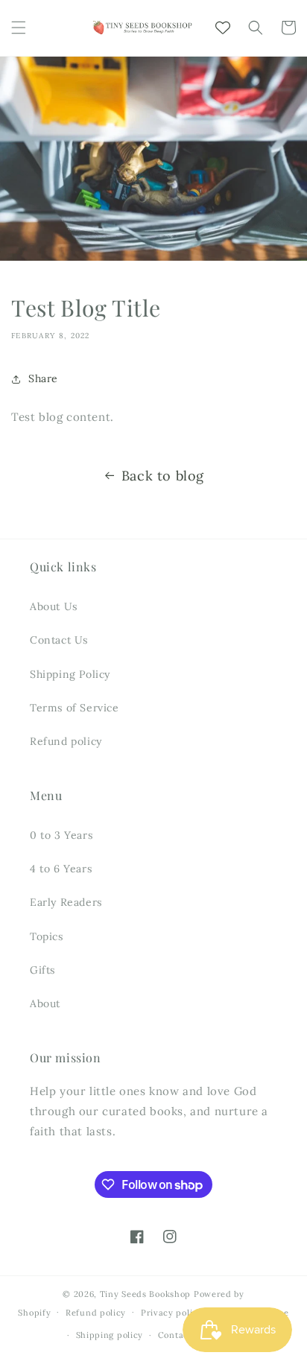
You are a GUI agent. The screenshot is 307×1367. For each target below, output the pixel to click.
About (45, 1003)
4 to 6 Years (61, 868)
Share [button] (43, 378)
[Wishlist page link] (222, 27)
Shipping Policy (70, 674)
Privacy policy (172, 1312)
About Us (53, 606)
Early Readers (66, 902)
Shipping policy (110, 1335)
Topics (46, 936)
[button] (18, 27)
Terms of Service (74, 707)
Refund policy (66, 741)
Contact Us (59, 640)
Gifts (42, 970)
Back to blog (162, 475)
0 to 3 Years (61, 835)
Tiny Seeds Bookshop (145, 1294)
